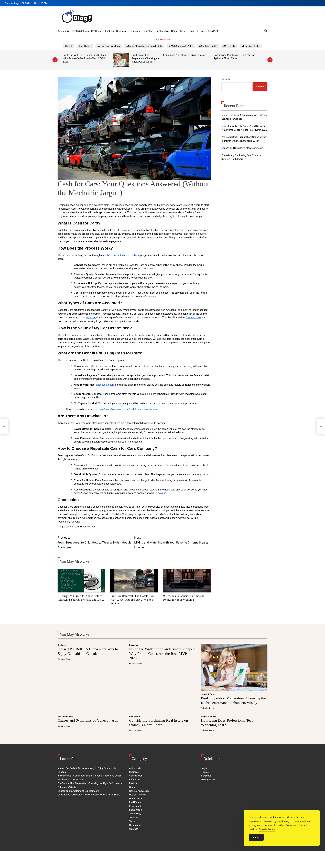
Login (191, 31)
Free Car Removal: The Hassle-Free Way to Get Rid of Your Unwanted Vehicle (132, 599)
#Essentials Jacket (251, 46)
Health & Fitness (80, 31)
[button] (55, 59)
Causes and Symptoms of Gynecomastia (136, 55)
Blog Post (213, 31)
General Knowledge (139, 791)
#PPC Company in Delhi (180, 46)
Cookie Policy (267, 829)
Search (225, 79)
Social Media (135, 809)
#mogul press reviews (109, 46)
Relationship (162, 31)
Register (201, 31)
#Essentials (229, 46)
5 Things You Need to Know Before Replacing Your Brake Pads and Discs (81, 597)
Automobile (63, 31)
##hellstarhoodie (208, 46)
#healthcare (85, 46)
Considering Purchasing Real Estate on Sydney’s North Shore (186, 56)
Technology (134, 31)
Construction (136, 775)
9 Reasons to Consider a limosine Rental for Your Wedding (183, 597)
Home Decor (135, 798)
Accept (256, 837)
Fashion (109, 31)
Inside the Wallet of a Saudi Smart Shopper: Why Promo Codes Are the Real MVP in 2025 (162, 653)
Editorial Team (64, 659)
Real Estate (97, 31)
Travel (183, 31)
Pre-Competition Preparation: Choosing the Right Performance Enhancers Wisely (98, 60)
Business (121, 31)
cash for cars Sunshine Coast (81, 526)
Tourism (133, 817)
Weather (133, 828)
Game (174, 31)
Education (148, 31)
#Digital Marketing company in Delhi (144, 46)
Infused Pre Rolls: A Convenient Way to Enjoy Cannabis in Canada (88, 651)
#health (68, 46)
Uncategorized (136, 825)
